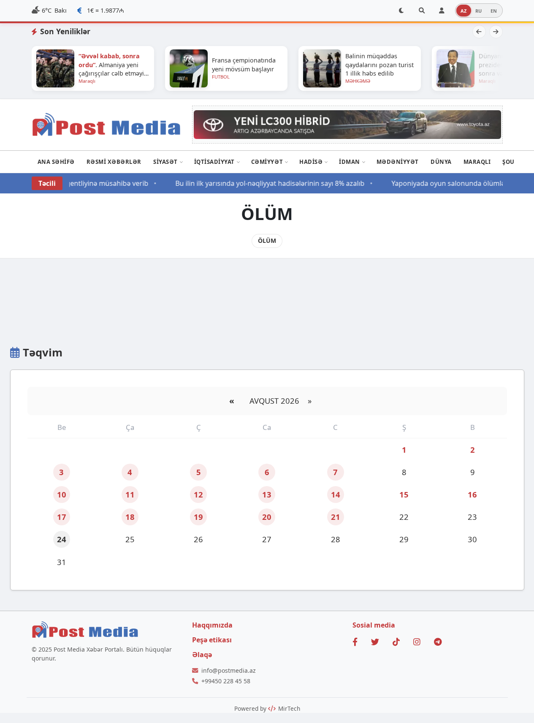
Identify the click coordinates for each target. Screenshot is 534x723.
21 (335, 516)
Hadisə (311, 162)
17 (61, 516)
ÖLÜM (267, 240)
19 (198, 516)
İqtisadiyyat (214, 162)
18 (130, 516)
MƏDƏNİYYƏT (398, 162)
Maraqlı (477, 162)
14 (335, 494)
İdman (349, 162)
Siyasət (165, 162)
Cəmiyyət (267, 162)
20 (266, 516)
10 (61, 494)
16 (472, 494)
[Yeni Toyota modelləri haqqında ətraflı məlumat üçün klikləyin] (347, 124)
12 (198, 494)
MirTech (288, 708)
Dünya (441, 162)
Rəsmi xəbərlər (114, 162)
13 (266, 494)
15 (404, 494)
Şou (508, 162)
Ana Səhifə (56, 162)
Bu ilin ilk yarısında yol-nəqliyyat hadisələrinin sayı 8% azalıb (265, 183)
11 (130, 494)
